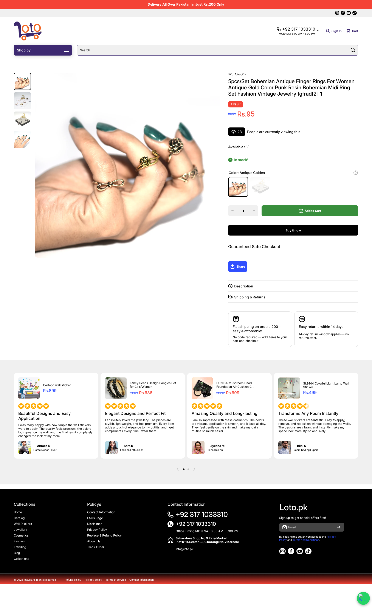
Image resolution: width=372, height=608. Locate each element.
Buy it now (293, 230)
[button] (352, 31)
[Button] (355, 173)
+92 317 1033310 (202, 514)
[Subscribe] (338, 527)
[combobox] (217, 50)
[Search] (352, 50)
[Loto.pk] (28, 31)
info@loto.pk (185, 549)
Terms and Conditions (306, 539)
